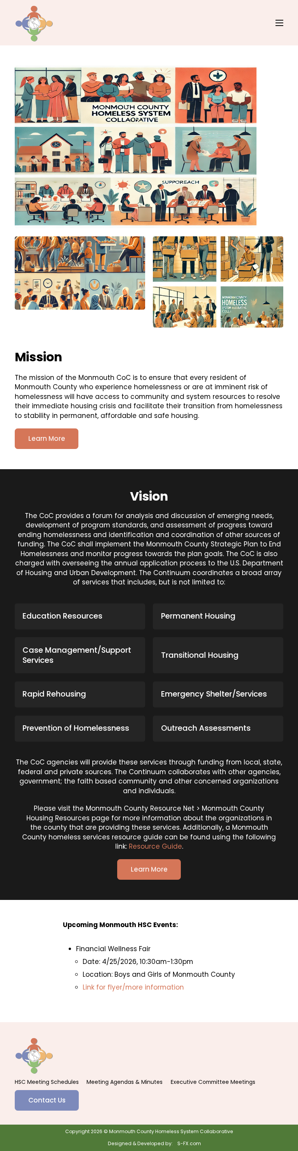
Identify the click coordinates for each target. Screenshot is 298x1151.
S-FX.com (189, 1143)
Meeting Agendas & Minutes (125, 1082)
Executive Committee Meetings (213, 1082)
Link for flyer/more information (133, 987)
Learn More (46, 438)
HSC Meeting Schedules (47, 1082)
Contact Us (47, 1100)
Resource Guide (155, 846)
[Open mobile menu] (279, 23)
